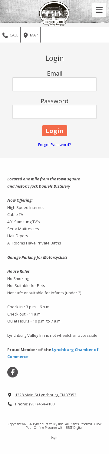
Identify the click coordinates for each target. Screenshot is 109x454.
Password (54, 101)
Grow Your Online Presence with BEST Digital (63, 426)
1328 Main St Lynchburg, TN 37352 (45, 395)
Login (54, 437)
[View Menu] (99, 10)
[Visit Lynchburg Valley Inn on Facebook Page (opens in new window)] (12, 372)
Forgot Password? (54, 144)
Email (54, 73)
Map (33, 35)
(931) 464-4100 (41, 404)
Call (13, 35)
